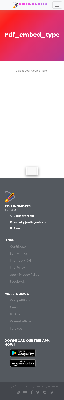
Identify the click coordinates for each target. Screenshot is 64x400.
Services (16, 329)
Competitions (20, 300)
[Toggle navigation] (57, 5)
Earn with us (19, 253)
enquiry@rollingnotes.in (30, 222)
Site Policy (17, 268)
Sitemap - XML (20, 261)
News (14, 307)
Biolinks (15, 314)
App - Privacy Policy (24, 275)
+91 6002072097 (24, 216)
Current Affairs (21, 321)
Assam (18, 228)
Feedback (17, 282)
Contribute (18, 247)
